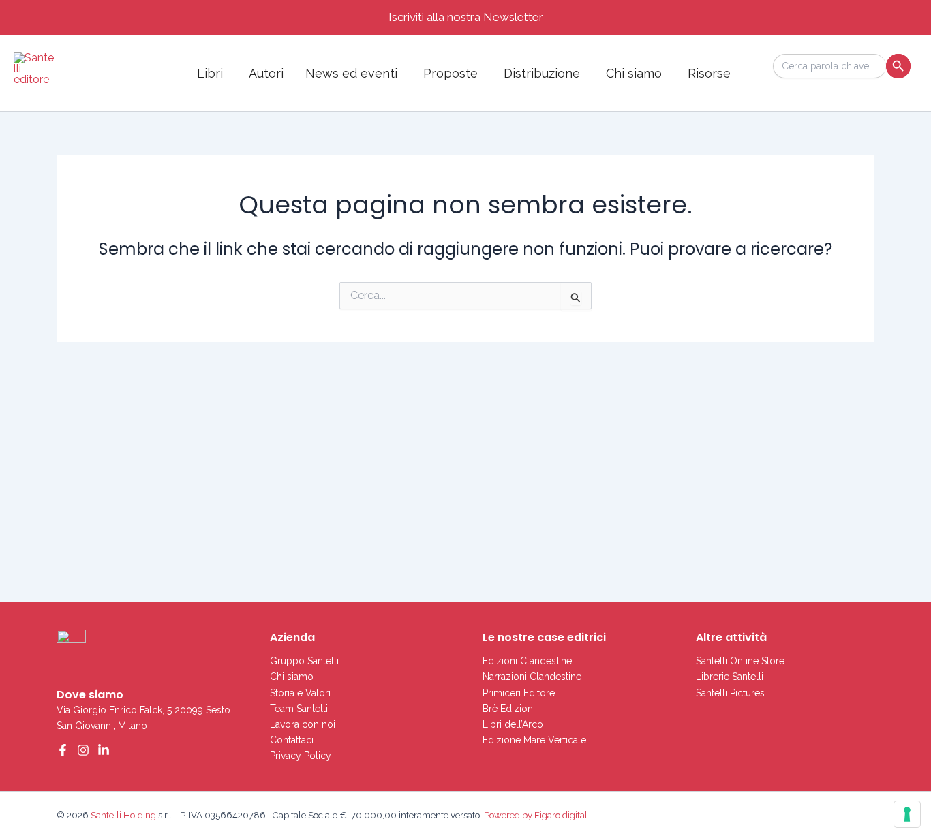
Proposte (450, 73)
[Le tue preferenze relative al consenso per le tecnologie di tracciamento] (907, 814)
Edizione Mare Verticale (534, 739)
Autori (266, 73)
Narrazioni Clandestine (532, 676)
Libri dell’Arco (513, 724)
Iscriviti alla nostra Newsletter (465, 17)
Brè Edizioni (509, 708)
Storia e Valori (300, 692)
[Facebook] (63, 750)
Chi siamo (634, 73)
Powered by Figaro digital (534, 814)
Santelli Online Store (740, 660)
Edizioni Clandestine (527, 660)
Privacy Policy (300, 755)
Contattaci (292, 739)
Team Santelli (299, 708)
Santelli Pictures (730, 692)
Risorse (709, 73)
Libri (210, 73)
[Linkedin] (103, 750)
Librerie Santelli (729, 676)
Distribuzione (542, 73)
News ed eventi (351, 73)
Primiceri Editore (519, 692)
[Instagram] (83, 750)
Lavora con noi (302, 724)
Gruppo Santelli (304, 660)
